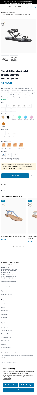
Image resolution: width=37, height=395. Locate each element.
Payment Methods (6, 334)
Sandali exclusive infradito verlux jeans (13, 236)
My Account (4, 291)
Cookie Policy (6, 378)
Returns (3, 344)
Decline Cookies (10, 385)
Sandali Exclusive (16, 1)
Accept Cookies (18, 390)
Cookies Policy (5, 340)
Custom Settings (26, 385)
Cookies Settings (6, 347)
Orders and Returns (6, 294)
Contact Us (4, 314)
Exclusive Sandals (11, 12)
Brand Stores (5, 310)
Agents (3, 307)
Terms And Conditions (7, 330)
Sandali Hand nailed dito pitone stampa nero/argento (17, 14)
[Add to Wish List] (32, 175)
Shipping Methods (6, 337)
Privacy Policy (5, 327)
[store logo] (15, 7)
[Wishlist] (32, 7)
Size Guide (4, 317)
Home (3, 12)
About (3, 304)
